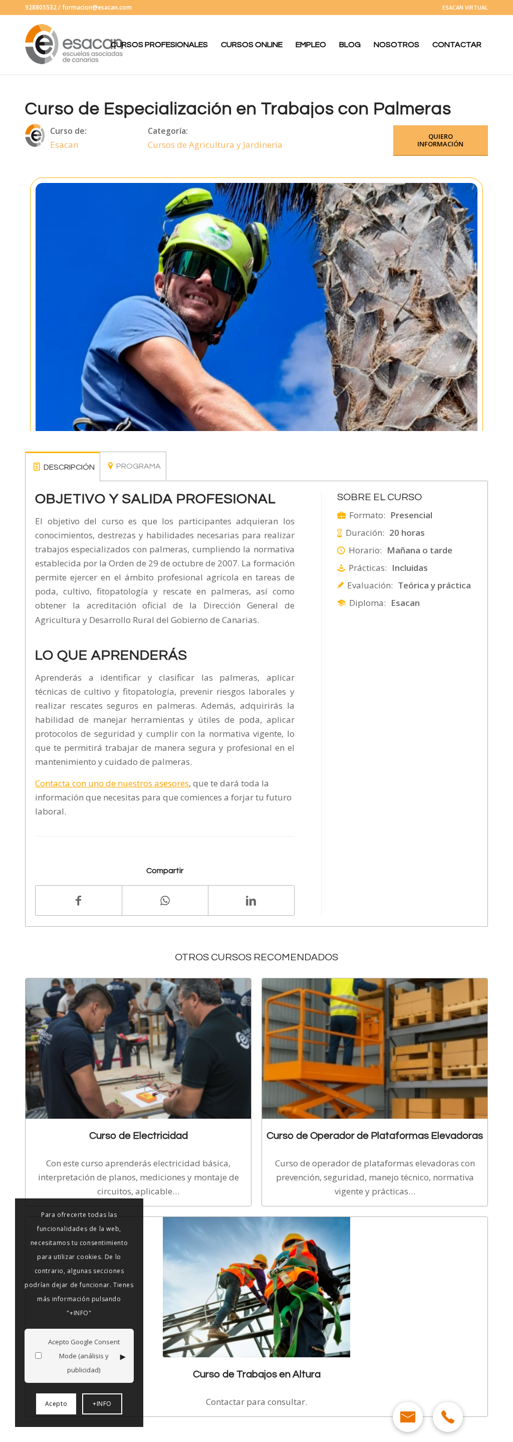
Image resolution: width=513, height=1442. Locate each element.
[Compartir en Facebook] (79, 900)
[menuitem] (462, 7)
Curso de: (68, 130)
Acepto (56, 1403)
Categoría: (168, 130)
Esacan (64, 144)
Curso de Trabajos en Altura (257, 1374)
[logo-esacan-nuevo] (75, 44)
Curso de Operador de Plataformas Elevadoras (375, 1135)
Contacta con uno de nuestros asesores (112, 783)
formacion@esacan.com (97, 7)
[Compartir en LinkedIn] (251, 900)
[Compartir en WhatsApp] (165, 900)
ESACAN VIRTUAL (465, 7)
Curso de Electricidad (138, 1135)
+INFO (102, 1403)
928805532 (41, 7)
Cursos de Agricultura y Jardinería (215, 144)
